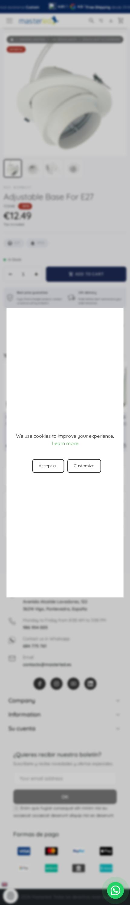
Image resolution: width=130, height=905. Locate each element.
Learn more (65, 443)
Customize (84, 465)
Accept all (48, 465)
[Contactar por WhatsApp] (115, 890)
